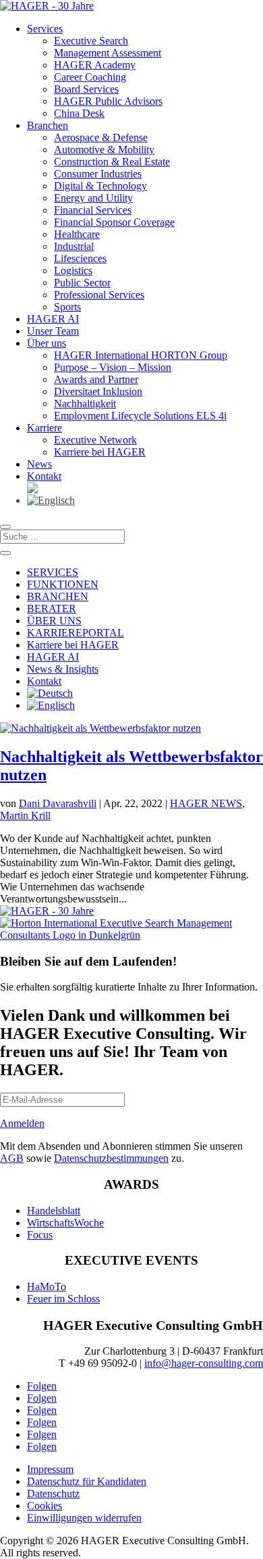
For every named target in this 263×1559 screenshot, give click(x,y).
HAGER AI (53, 319)
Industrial (74, 246)
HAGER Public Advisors (108, 101)
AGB (12, 1158)
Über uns (46, 343)
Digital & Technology (100, 186)
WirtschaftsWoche (65, 1222)
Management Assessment (107, 52)
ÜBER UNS (54, 620)
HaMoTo (46, 1286)
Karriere (44, 427)
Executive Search (91, 40)
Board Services (86, 89)
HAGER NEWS (206, 803)
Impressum (50, 1469)
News (39, 464)
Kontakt (44, 476)
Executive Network (95, 440)
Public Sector (82, 282)
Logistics (73, 270)
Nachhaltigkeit (85, 403)
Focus (40, 1234)
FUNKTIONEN (62, 584)
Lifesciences (80, 258)
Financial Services (93, 210)
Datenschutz (53, 1493)
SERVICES (52, 572)
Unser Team (53, 331)
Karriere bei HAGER (100, 452)
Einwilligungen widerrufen (84, 1517)
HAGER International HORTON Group (140, 355)
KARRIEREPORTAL (75, 632)
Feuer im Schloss (63, 1298)
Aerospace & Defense (101, 137)
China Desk (79, 113)
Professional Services (99, 294)
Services (45, 28)
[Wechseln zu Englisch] (145, 501)
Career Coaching (90, 77)
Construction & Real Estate (112, 161)
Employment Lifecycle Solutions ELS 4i (140, 415)
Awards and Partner (96, 379)
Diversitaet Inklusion (98, 391)
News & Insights (62, 669)
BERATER (51, 608)
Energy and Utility (93, 198)
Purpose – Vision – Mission (112, 367)
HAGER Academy (95, 65)
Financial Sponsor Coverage (114, 222)
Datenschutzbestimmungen (111, 1158)
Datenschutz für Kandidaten (86, 1481)
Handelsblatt (53, 1210)
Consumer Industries (98, 173)
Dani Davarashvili (57, 803)
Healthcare (77, 234)
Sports (67, 306)
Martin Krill (25, 815)
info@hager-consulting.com (203, 1363)
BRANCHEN (57, 596)
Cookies (44, 1505)
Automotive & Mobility (104, 149)
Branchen (47, 125)
